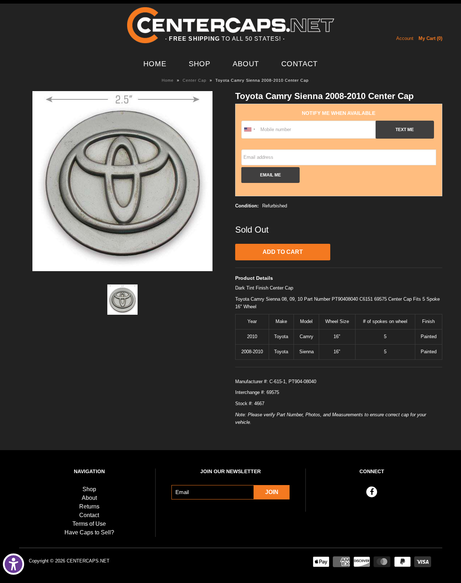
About (246, 64)
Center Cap (194, 80)
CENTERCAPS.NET (88, 561)
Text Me (404, 129)
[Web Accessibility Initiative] (13, 564)
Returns (89, 506)
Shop (199, 64)
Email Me (270, 174)
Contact (299, 64)
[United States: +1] (250, 129)
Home (154, 64)
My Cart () (430, 38)
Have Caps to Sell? (89, 532)
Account (404, 38)
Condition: (247, 205)
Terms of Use (89, 524)
